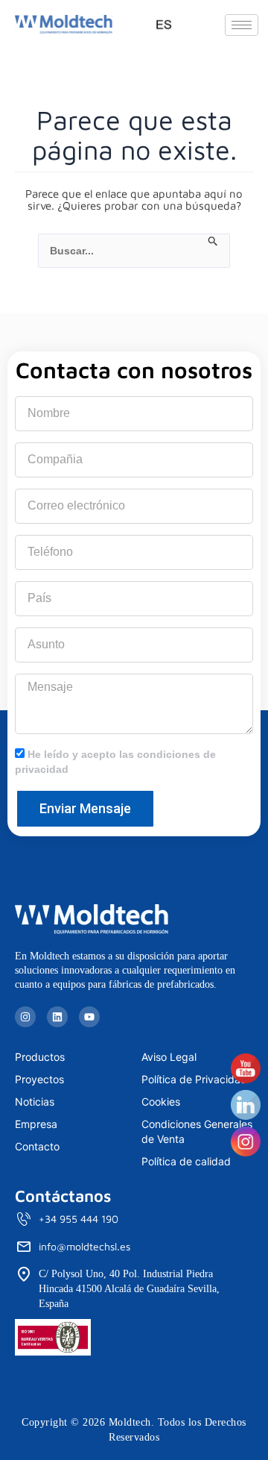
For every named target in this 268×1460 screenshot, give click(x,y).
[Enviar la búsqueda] (213, 242)
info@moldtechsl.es (84, 1246)
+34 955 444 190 (78, 1218)
